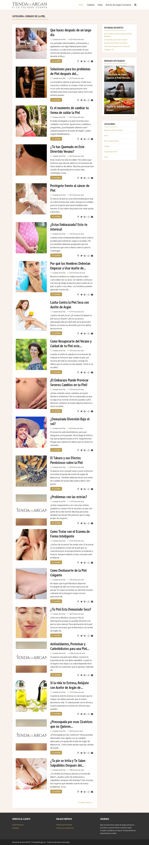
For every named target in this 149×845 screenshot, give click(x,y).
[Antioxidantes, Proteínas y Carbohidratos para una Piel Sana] (31, 657)
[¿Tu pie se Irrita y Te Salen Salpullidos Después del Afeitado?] (31, 773)
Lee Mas (57, 61)
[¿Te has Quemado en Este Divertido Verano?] (31, 160)
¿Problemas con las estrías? (68, 496)
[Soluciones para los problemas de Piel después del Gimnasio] (31, 82)
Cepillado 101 (109, 50)
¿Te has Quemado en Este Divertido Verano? (67, 149)
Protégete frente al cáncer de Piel (69, 188)
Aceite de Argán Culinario (118, 4)
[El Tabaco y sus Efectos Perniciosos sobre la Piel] (31, 471)
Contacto (15, 828)
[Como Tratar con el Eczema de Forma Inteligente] (31, 544)
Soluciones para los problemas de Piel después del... (70, 71)
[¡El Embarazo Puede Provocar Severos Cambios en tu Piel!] (31, 393)
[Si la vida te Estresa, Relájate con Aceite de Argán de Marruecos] (31, 696)
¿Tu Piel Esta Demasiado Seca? (70, 609)
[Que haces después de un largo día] (31, 43)
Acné (106, 136)
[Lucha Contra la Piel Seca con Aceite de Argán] (31, 315)
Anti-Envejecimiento (111, 141)
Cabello (91, 4)
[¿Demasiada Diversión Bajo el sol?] (31, 432)
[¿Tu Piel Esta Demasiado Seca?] (31, 622)
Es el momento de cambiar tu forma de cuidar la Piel (69, 110)
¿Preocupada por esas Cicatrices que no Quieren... (71, 724)
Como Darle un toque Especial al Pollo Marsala (118, 76)
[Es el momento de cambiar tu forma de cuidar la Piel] (31, 121)
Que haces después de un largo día (70, 32)
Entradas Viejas (84, 802)
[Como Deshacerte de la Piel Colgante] (31, 583)
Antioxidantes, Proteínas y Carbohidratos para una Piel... (69, 646)
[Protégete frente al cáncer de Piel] (31, 198)
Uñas (100, 4)
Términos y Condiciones (65, 828)
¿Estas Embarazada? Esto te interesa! (68, 227)
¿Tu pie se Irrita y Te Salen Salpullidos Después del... (67, 763)
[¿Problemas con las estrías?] (31, 510)
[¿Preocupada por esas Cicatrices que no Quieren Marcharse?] (31, 735)
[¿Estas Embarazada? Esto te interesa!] (31, 237)
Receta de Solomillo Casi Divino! (115, 43)
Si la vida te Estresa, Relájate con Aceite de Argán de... (69, 685)
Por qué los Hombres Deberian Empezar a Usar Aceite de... (70, 265)
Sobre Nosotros (18, 825)
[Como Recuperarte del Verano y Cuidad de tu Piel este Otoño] (31, 354)
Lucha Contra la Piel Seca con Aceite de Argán (69, 304)
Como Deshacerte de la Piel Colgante (68, 572)
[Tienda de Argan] (29, 4)
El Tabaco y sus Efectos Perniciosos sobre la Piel (66, 460)
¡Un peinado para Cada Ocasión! (115, 40)
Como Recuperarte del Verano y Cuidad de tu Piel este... (70, 343)
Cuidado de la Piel (58, 39)
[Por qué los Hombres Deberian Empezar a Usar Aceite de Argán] (31, 276)
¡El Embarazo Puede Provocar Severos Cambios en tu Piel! (69, 382)
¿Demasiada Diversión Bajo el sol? (70, 421)
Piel (81, 4)
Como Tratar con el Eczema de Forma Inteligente (70, 534)
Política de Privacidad (64, 825)
